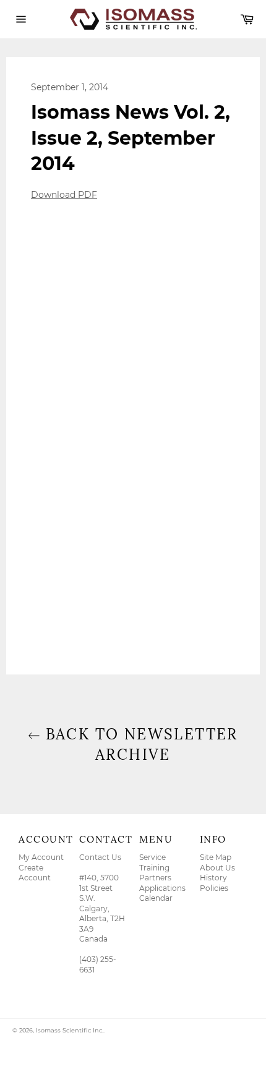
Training (154, 867)
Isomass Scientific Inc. (69, 1030)
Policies (214, 888)
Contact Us (100, 857)
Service (152, 857)
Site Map (215, 857)
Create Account (35, 873)
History (213, 877)
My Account (41, 857)
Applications (162, 888)
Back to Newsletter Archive (139, 744)
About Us (217, 867)
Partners (155, 877)
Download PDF (64, 194)
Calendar (156, 898)
